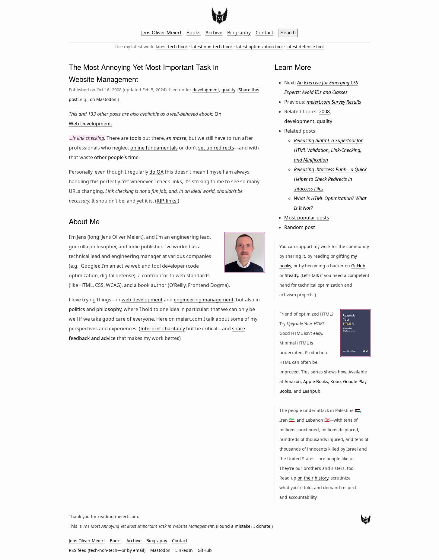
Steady (291, 275)
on (300, 478)
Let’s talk (310, 275)
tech (93, 550)
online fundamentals (154, 147)
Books (193, 32)
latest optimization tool (259, 46)
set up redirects (216, 147)
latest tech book (172, 46)
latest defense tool (305, 46)
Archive (213, 32)
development (205, 90)
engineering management (204, 299)
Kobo (335, 381)
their (308, 478)
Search (288, 32)
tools (135, 138)
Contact (264, 32)
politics (77, 309)
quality (228, 90)
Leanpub (311, 391)
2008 (324, 111)
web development (142, 299)
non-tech (108, 550)
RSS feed (78, 550)
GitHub (358, 266)
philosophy (108, 309)
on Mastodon (103, 99)
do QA (156, 171)
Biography (239, 32)
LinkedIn (184, 550)
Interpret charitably (162, 328)
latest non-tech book (212, 46)
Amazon (293, 381)
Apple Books (315, 381)
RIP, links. (167, 200)
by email (135, 550)
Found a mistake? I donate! (244, 526)
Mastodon (160, 550)
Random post (299, 227)
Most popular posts (306, 217)
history (321, 478)
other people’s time (116, 157)
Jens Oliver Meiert (161, 32)
